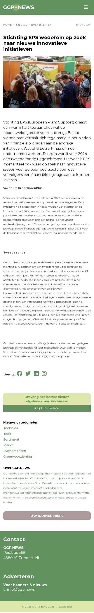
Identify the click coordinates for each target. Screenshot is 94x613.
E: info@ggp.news (19, 589)
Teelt (7, 434)
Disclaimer (65, 606)
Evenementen (41, 24)
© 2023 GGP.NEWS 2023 (38, 606)
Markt (8, 445)
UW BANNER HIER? (47, 516)
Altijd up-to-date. (47, 408)
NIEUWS (21, 24)
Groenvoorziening (17, 456)
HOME (7, 24)
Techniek (10, 428)
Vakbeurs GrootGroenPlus (19, 198)
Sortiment (11, 439)
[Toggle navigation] (86, 7)
